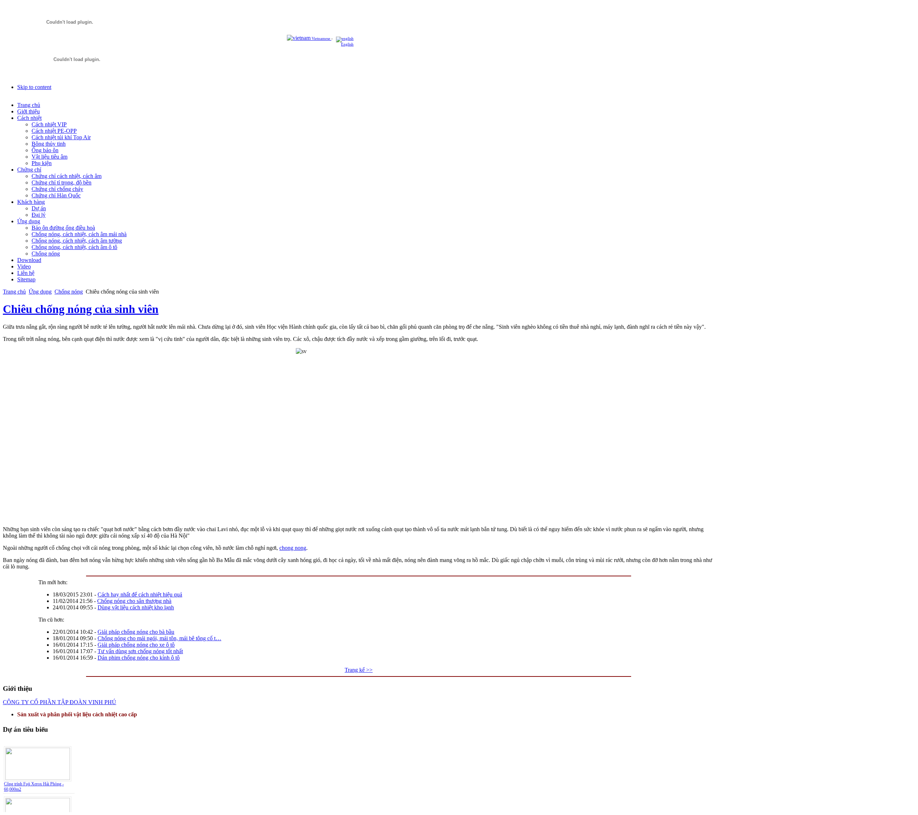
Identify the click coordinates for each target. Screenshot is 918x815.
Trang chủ (14, 292)
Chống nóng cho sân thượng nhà (134, 601)
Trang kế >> (359, 670)
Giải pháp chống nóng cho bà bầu (136, 632)
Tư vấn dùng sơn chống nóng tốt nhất (140, 651)
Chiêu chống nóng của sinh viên (80, 309)
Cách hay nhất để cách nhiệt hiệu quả (140, 594)
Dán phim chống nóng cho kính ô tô (139, 658)
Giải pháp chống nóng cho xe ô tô (136, 645)
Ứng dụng (40, 292)
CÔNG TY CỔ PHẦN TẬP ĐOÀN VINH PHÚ (59, 702)
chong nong (292, 548)
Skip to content (34, 87)
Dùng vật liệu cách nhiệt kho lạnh (136, 607)
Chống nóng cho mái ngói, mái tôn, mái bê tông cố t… (159, 638)
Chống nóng (69, 292)
